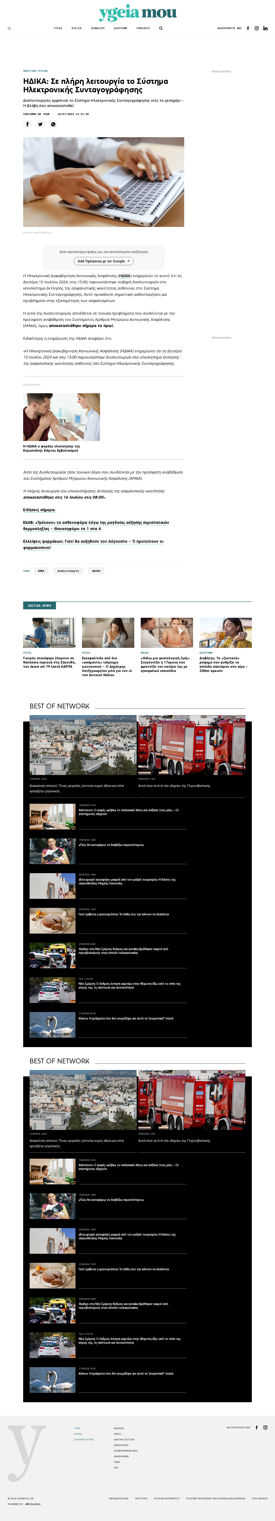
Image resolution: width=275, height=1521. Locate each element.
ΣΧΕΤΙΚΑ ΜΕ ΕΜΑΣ (118, 1498)
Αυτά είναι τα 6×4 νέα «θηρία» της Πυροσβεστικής (174, 785)
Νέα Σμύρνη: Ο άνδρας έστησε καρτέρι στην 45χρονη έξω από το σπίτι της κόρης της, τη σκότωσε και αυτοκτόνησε (130, 985)
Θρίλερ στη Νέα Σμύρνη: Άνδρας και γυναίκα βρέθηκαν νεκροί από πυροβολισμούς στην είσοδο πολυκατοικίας (123, 951)
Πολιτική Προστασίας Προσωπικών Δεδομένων (215, 1498)
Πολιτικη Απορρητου (167, 1498)
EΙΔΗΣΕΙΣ (119, 1428)
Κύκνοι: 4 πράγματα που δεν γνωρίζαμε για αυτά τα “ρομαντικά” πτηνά (126, 1018)
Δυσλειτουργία (68, 571)
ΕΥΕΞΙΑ (77, 28)
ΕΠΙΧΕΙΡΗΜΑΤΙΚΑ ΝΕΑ (125, 1450)
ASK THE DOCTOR (124, 1439)
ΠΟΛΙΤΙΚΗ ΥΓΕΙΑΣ (35, 71)
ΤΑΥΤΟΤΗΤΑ (141, 1498)
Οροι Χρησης (260, 1498)
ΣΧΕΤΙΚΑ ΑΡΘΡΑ (39, 606)
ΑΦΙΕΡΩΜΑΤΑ (121, 1456)
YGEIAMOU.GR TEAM (36, 114)
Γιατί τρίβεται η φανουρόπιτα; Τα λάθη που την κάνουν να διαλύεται (124, 914)
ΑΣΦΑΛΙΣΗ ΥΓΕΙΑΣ (84, 1439)
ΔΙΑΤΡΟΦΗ (120, 28)
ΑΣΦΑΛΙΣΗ (97, 28)
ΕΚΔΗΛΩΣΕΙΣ (121, 1445)
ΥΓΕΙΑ (58, 28)
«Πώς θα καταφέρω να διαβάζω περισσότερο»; (111, 845)
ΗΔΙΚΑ (124, 275)
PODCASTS (143, 28)
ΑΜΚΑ (41, 571)
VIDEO (117, 1434)
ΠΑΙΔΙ (117, 1462)
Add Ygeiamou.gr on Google (101, 261)
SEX (116, 1467)
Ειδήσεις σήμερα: (40, 509)
